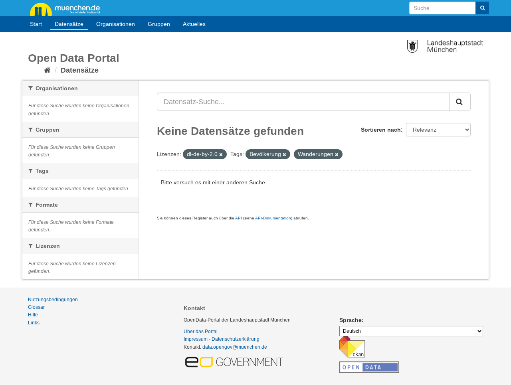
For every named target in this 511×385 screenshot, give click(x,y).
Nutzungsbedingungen (53, 299)
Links (34, 323)
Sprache (350, 320)
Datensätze (69, 24)
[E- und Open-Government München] (235, 361)
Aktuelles (194, 24)
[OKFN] (369, 365)
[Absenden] (482, 8)
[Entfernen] (221, 154)
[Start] (47, 70)
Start (36, 24)
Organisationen (115, 24)
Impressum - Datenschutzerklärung (221, 339)
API (238, 218)
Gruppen (159, 24)
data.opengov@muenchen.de (234, 347)
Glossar (36, 307)
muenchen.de (68, 9)
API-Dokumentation (273, 218)
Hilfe (33, 315)
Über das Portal (201, 331)
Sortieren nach (381, 129)
